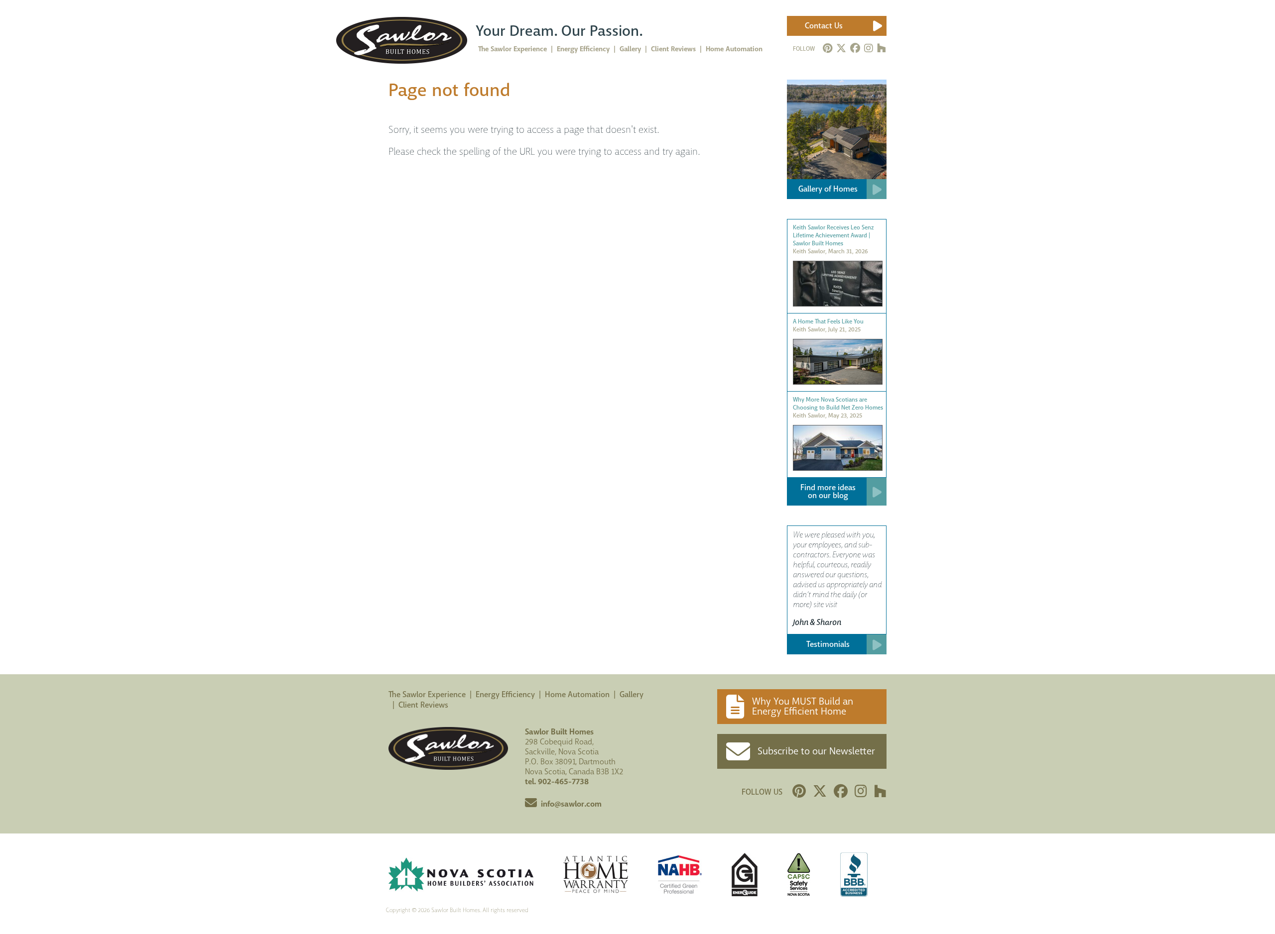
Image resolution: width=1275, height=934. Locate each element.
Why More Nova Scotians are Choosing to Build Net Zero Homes (838, 404)
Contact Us (824, 25)
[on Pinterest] (827, 49)
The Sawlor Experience (427, 694)
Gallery (631, 694)
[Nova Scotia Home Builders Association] (460, 875)
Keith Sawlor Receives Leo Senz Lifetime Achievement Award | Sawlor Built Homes (833, 235)
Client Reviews (423, 705)
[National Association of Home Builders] (680, 875)
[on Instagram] (868, 49)
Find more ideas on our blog (828, 491)
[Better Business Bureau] (854, 875)
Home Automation (577, 694)
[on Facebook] (855, 49)
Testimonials (828, 644)
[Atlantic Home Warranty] (595, 876)
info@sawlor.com (571, 804)
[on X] (841, 49)
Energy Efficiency (505, 694)
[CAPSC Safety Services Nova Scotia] (798, 876)
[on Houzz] (881, 49)
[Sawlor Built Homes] (401, 40)
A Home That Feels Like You (828, 321)
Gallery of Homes (828, 189)
